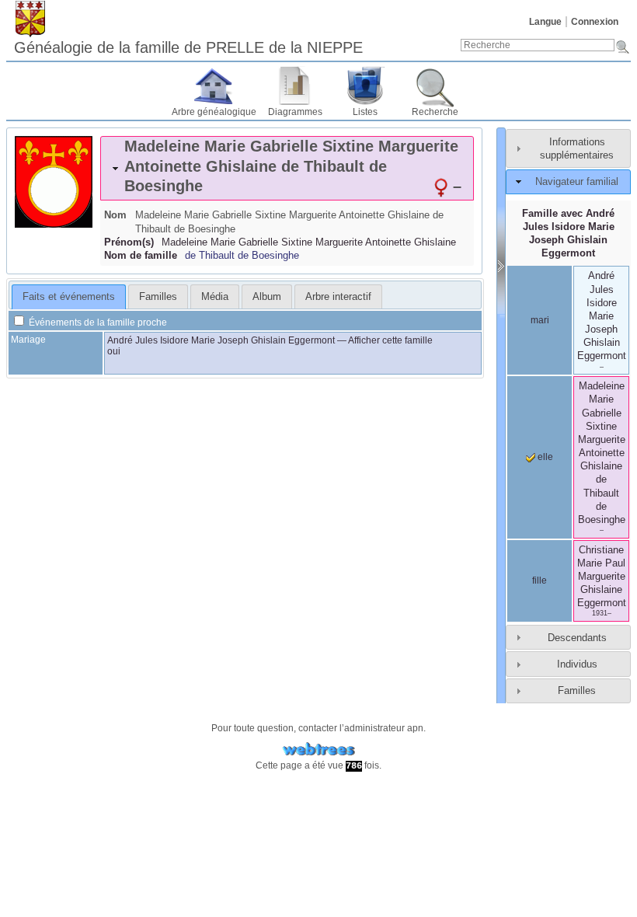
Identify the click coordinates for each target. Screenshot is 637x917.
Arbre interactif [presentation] (338, 296)
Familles (577, 690)
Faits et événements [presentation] (69, 296)
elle (544, 457)
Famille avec (568, 233)
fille (539, 580)
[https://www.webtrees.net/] (318, 749)
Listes (365, 111)
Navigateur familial (576, 181)
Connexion (594, 21)
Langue (545, 21)
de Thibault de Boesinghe (242, 255)
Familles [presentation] (158, 296)
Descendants (577, 637)
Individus (577, 664)
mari (540, 320)
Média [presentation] (214, 296)
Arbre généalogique (214, 111)
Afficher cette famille (390, 340)
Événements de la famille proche (96, 322)
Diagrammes (295, 111)
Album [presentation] (266, 296)
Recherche (435, 111)
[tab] (287, 168)
